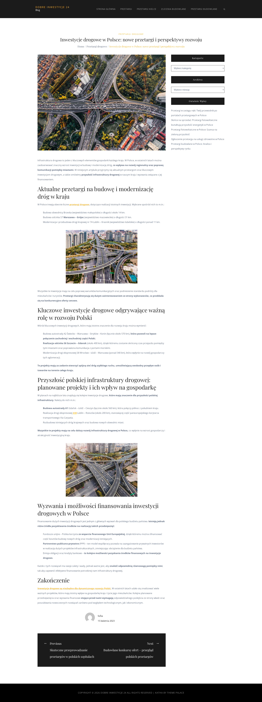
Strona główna (105, 9)
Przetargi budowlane (204, 9)
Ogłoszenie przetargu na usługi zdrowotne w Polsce (197, 139)
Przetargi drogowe (131, 34)
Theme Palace (175, 692)
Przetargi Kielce (146, 9)
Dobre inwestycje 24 (52, 7)
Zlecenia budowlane (173, 9)
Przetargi (126, 9)
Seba (100, 615)
